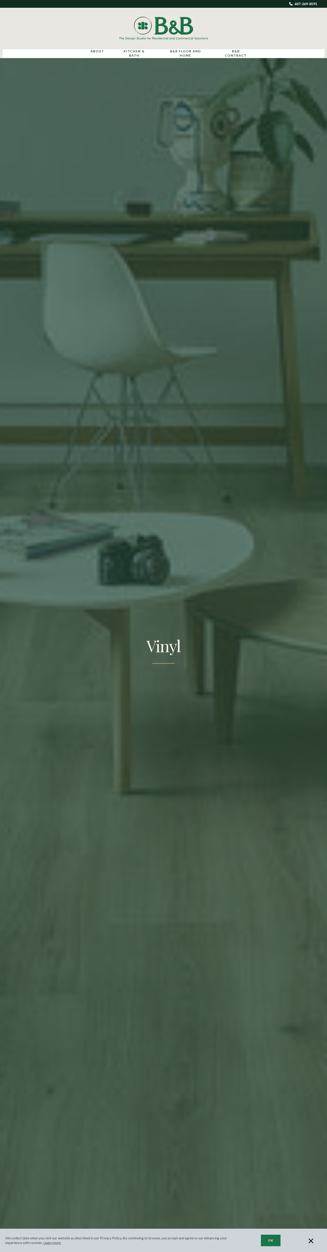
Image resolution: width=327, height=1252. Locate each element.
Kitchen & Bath (134, 53)
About (97, 51)
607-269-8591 (306, 4)
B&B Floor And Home (185, 53)
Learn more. (52, 1242)
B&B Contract (236, 53)
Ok (270, 1240)
